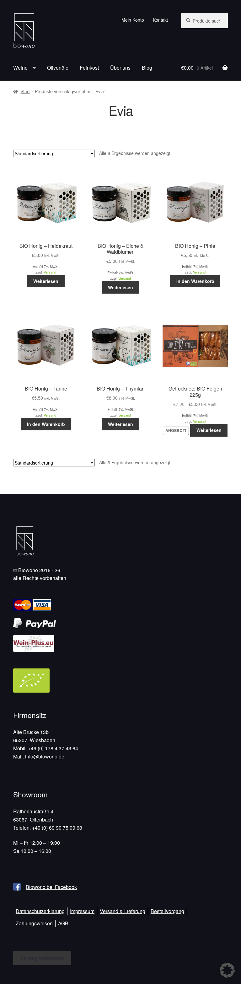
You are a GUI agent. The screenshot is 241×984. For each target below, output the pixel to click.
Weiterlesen (45, 281)
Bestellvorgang (167, 911)
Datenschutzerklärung (40, 911)
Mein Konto (132, 20)
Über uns (120, 67)
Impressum (82, 911)
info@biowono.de (44, 756)
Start (25, 91)
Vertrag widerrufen (42, 957)
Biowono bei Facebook (51, 887)
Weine (20, 67)
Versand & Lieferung (122, 911)
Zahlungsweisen (34, 923)
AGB (63, 923)
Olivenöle (57, 67)
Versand (50, 271)
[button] (227, 970)
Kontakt (160, 20)
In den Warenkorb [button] (195, 281)
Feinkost (89, 67)
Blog (147, 67)
